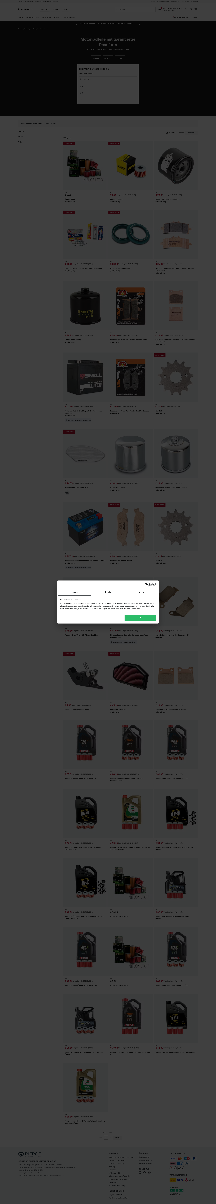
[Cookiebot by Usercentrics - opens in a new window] (146, 584)
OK (140, 618)
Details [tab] (108, 592)
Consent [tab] (74, 592)
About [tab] (141, 592)
